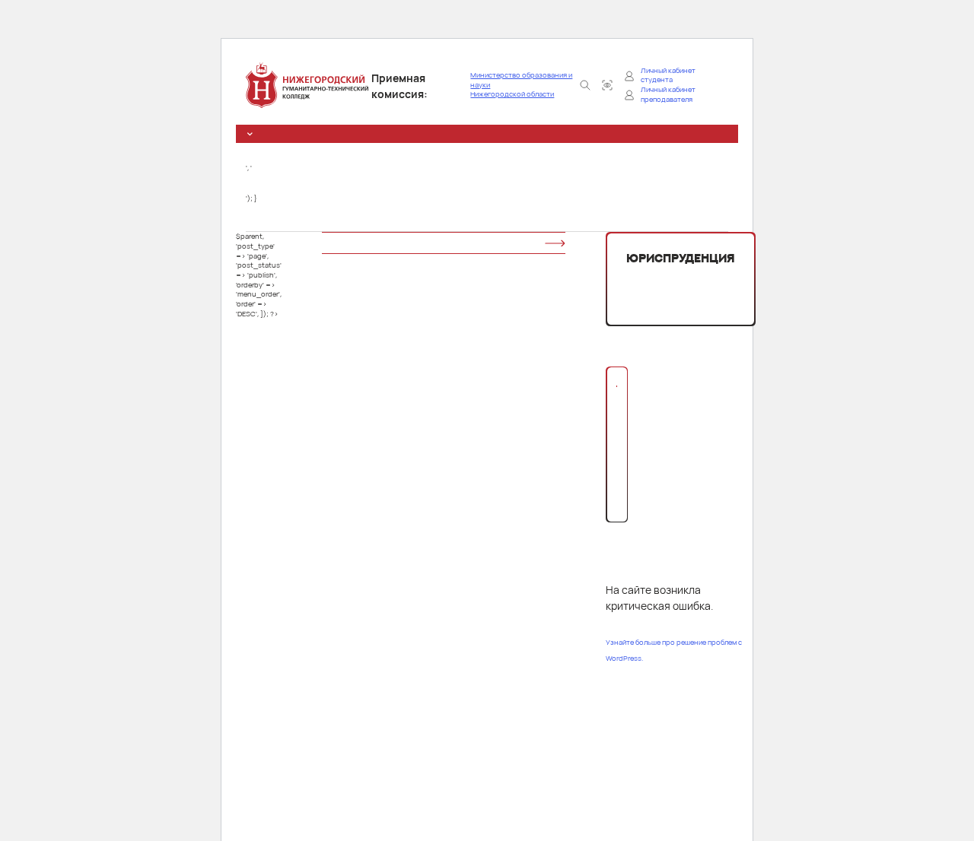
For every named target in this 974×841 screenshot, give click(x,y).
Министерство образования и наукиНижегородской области (521, 85)
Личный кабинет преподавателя (668, 94)
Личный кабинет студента (668, 75)
